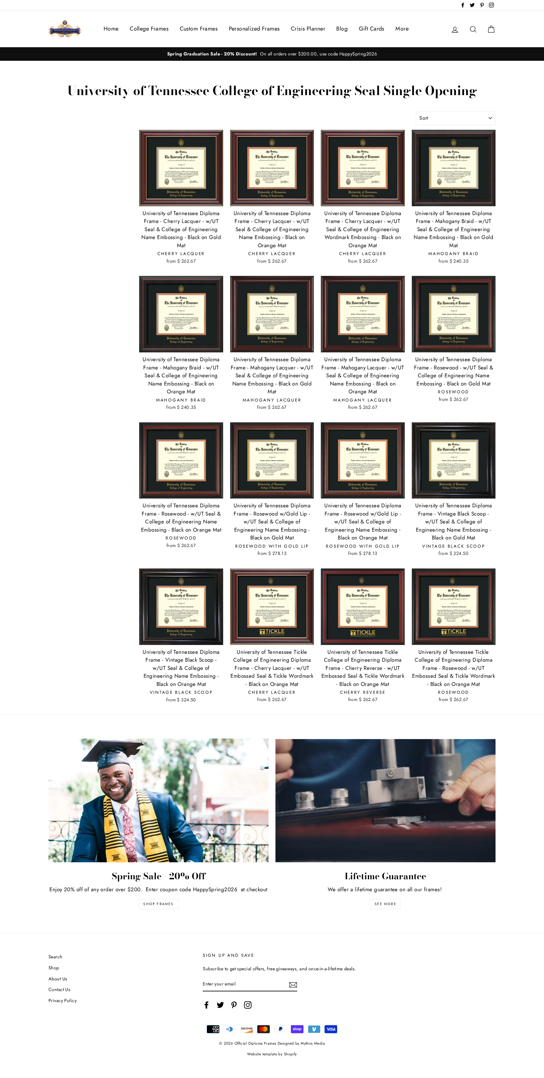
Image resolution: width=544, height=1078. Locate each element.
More (402, 29)
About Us (57, 979)
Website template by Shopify (272, 1054)
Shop (53, 968)
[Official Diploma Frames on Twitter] (220, 1005)
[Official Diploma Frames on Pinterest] (234, 1005)
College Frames (149, 29)
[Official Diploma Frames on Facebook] (206, 1005)
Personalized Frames (254, 29)
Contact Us (59, 989)
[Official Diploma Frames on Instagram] (248, 1005)
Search (55, 957)
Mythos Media (313, 1043)
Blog (342, 29)
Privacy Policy (62, 1000)
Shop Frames (158, 903)
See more (385, 903)
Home (111, 29)
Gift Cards (371, 29)
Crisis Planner (308, 29)
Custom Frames (199, 29)
